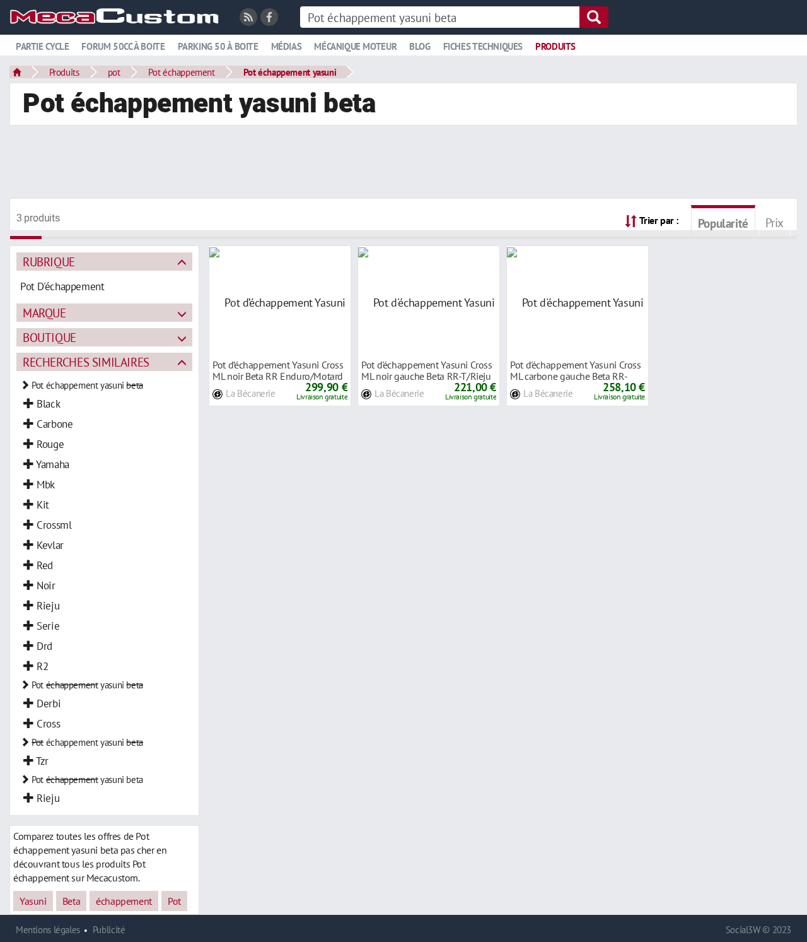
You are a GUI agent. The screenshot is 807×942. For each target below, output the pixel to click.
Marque (44, 313)
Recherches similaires (86, 362)
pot (114, 72)
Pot (174, 901)
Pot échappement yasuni (290, 72)
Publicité (109, 929)
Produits (555, 46)
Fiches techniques (483, 46)
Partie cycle (42, 46)
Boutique (49, 337)
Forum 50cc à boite (123, 46)
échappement (124, 901)
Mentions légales (48, 929)
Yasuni (33, 901)
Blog (419, 46)
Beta (71, 901)
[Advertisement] (403, 163)
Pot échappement (181, 72)
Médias (286, 46)
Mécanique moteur (355, 46)
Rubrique (49, 261)
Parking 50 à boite (218, 46)
